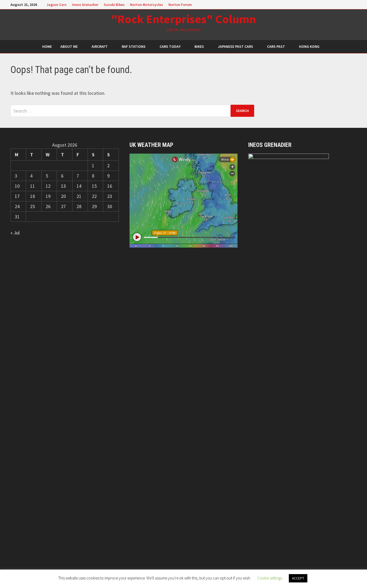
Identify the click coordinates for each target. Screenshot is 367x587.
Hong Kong (309, 46)
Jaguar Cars (56, 4)
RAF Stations (134, 46)
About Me (69, 46)
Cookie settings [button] (269, 578)
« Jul (15, 233)
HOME (47, 46)
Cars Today (170, 46)
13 (63, 186)
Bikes (199, 46)
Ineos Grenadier (85, 4)
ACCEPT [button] (298, 578)
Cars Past (276, 46)
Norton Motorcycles (146, 4)
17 (17, 196)
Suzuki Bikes (114, 4)
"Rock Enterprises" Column (183, 19)
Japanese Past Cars (235, 46)
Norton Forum (180, 4)
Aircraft (100, 46)
